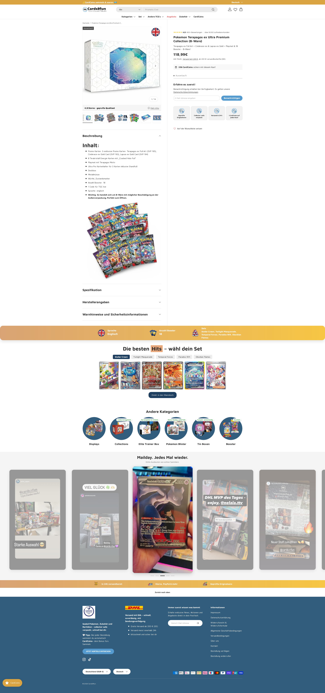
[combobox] (167, 9)
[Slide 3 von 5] (162, 576)
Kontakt (214, 646)
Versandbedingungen (220, 636)
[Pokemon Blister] (176, 428)
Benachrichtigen (232, 98)
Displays (94, 443)
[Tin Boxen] (203, 428)
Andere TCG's (154, 16)
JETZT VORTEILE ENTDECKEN (98, 651)
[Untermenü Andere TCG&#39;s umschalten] (162, 16)
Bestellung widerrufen (221, 656)
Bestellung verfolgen (220, 651)
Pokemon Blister (176, 443)
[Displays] (94, 428)
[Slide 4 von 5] (167, 576)
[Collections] (121, 428)
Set (140, 16)
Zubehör (183, 16)
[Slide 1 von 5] (152, 576)
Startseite (86, 23)
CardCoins (199, 16)
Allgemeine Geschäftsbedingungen (226, 631)
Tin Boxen (203, 443)
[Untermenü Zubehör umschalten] (189, 16)
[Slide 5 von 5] (172, 576)
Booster (231, 443)
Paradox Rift (184, 357)
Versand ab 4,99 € (190, 59)
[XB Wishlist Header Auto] (235, 9)
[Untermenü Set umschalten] (143, 16)
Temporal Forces (165, 357)
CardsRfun (92, 684)
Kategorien (127, 16)
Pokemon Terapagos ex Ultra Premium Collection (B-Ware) (107, 23)
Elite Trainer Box (149, 443)
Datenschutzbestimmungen (185, 92)
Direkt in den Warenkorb (163, 395)
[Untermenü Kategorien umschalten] (134, 16)
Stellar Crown (121, 357)
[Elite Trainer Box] (148, 428)
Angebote (171, 16)
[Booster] (230, 428)
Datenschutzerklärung (220, 617)
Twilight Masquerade (142, 357)
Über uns (215, 641)
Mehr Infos (155, 108)
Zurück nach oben (162, 592)
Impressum (215, 612)
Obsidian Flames (203, 357)
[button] (241, 9)
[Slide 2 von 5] (157, 576)
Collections (121, 443)
